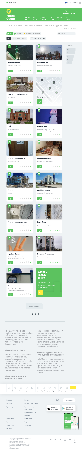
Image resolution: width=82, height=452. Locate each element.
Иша (68, 18)
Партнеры (27, 422)
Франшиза (28, 425)
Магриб (59, 18)
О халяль (9, 403)
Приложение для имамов (30, 414)
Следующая (34, 306)
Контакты (9, 428)
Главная (64, 28)
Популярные (16, 38)
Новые (24, 38)
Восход (35, 18)
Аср (52, 18)
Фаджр (27, 18)
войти (75, 3)
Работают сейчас (39, 38)
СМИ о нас (10, 425)
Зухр (44, 18)
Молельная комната (33, 33)
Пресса (9, 422)
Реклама (27, 400)
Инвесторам (28, 418)
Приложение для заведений (30, 408)
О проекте (10, 418)
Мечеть (19, 33)
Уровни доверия (12, 407)
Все (11, 33)
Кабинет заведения (31, 403)
